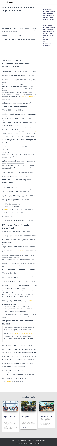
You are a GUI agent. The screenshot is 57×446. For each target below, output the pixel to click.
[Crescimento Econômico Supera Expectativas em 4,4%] (10, 406)
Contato (37, 440)
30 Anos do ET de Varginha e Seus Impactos (26, 416)
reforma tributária (32, 131)
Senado (30, 300)
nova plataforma (6, 209)
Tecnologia (14, 440)
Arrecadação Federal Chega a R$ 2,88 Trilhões (46, 415)
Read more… (6, 429)
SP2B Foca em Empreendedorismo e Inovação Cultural (47, 43)
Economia (6, 413)
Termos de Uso (31, 440)
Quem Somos (42, 440)
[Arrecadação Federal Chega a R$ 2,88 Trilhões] (46, 406)
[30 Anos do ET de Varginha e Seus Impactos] (28, 406)
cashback (24, 171)
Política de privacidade (22, 440)
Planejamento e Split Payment (19, 250)
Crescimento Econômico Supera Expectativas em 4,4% (10, 416)
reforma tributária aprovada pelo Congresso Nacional (22, 333)
